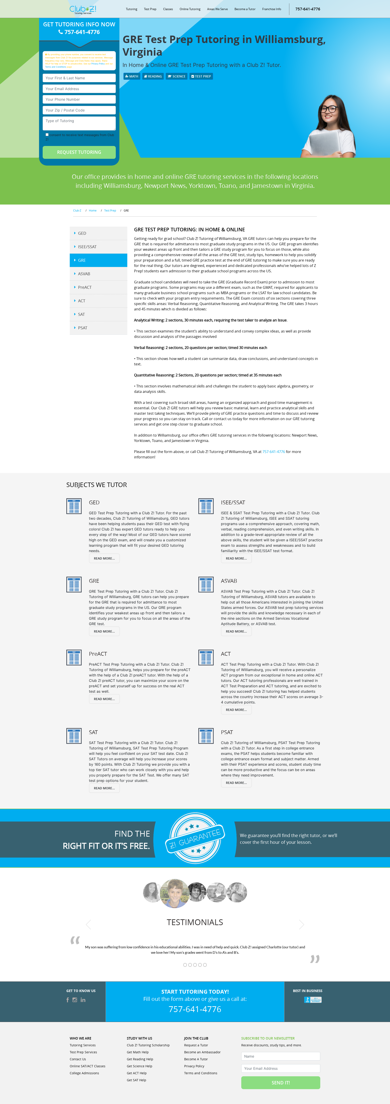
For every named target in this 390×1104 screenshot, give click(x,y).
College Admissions (84, 1073)
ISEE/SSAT (87, 246)
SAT (81, 314)
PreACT (85, 287)
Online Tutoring (190, 9)
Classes (168, 9)
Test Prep (150, 9)
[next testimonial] (301, 924)
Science (179, 76)
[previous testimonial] (88, 924)
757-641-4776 (307, 8)
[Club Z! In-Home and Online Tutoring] (83, 9)
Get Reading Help (140, 1059)
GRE (82, 260)
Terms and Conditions (55, 67)
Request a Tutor (196, 1045)
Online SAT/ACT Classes (87, 1066)
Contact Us (78, 1059)
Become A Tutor (196, 1059)
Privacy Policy (98, 63)
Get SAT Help (136, 1080)
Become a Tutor (244, 9)
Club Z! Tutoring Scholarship (148, 1045)
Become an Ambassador (202, 1052)
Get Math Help (138, 1052)
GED (82, 233)
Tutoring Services (83, 1045)
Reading (154, 76)
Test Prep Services (83, 1052)
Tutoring (131, 9)
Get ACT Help (137, 1073)
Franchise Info (271, 9)
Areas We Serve (217, 9)
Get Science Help (139, 1066)
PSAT (82, 327)
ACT (81, 300)
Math (133, 76)
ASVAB (84, 273)
